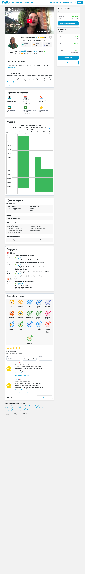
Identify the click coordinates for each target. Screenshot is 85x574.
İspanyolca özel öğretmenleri (13, 414)
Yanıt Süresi (11, 100)
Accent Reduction (26, 406)
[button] (55, 2)
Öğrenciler (37, 43)
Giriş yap (73, 2)
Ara (7, 356)
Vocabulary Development (12, 410)
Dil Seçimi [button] (65, 2)
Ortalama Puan (43, 110)
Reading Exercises (42, 408)
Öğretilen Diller (27, 43)
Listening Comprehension (28, 408)
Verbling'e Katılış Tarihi (28, 101)
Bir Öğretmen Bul (17, 2)
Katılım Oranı (43, 100)
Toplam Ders (11, 110)
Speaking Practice (37, 406)
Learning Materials (26, 410)
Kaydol (80, 2)
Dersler (48, 43)
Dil (23, 356)
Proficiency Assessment (12, 408)
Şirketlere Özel (28, 2)
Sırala (40, 356)
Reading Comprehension (12, 406)
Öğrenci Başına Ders (29, 110)
